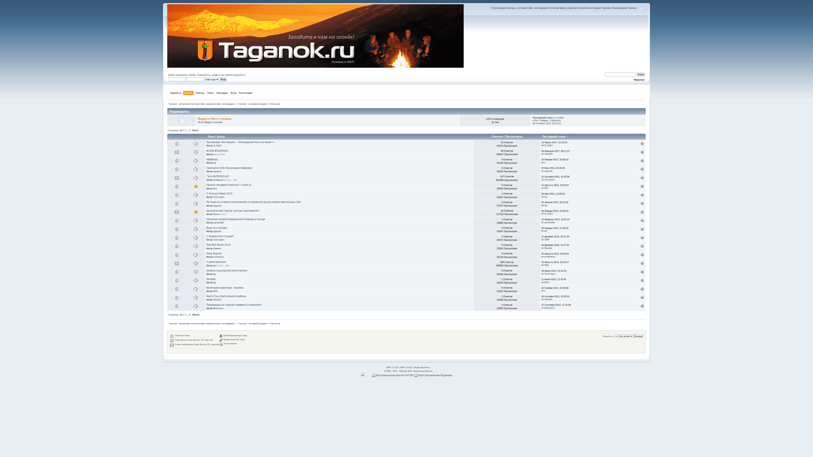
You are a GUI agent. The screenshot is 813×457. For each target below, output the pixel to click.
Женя (216, 214)
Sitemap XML (405, 371)
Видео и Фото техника (214, 118)
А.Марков (218, 180)
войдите (216, 75)
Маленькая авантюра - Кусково (224, 287)
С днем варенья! (216, 261)
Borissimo (218, 308)
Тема (210, 136)
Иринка (217, 248)
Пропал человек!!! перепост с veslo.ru (228, 184)
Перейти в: (608, 336)
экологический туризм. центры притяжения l (233, 210)
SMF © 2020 (406, 367)
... (188, 130)
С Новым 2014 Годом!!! (220, 236)
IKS (215, 188)
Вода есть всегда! (216, 227)
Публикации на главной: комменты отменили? (234, 304)
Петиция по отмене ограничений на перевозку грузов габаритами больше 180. (253, 202)
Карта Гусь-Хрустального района (226, 296)
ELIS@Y (217, 145)
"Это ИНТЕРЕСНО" (217, 176)
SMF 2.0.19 (392, 367)
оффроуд (212, 159)
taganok (217, 171)
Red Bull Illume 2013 (218, 244)
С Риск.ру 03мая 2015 (219, 193)
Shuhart (217, 299)
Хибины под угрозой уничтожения (226, 270)
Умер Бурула (214, 253)
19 (227, 266)
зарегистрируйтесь (235, 75)
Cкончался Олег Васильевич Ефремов (229, 168)
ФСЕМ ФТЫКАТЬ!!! (217, 150)
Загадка (211, 279)
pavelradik (218, 222)
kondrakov (218, 257)
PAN (546, 265)
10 (234, 180)
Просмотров (513, 136)
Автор (221, 136)
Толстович (218, 197)
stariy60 (548, 154)
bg (214, 162)
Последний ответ (554, 136)
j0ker (546, 282)
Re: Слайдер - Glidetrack (548, 120)
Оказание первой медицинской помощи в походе (235, 219)
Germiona (549, 179)
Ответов (497, 136)
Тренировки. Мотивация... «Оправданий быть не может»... (241, 142)
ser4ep (560, 117)
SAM (546, 239)
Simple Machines (421, 367)
